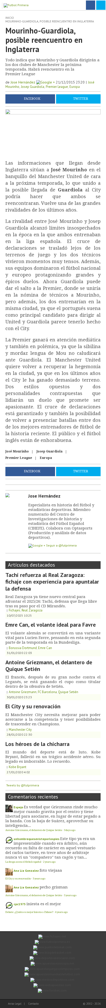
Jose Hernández (23, 82)
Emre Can (45, 648)
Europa (74, 87)
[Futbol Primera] (16, 5)
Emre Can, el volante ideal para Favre (50, 624)
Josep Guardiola (32, 87)
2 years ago (49, 861)
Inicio (9, 18)
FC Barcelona (47, 692)
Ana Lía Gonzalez (26, 870)
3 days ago (69, 830)
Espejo (18, 807)
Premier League (57, 87)
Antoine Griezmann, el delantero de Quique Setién (48, 666)
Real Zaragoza (32, 610)
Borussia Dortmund (23, 648)
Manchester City (20, 729)
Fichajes (14, 610)
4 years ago (61, 912)
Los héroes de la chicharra (37, 743)
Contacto (33, 1003)
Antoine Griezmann (23, 692)
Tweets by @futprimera (22, 785)
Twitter (80, 99)
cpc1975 (20, 904)
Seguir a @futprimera (61, 545)
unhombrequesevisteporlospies (36, 839)
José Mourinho (17, 451)
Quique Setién (68, 692)
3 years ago (39, 878)
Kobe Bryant (17, 767)
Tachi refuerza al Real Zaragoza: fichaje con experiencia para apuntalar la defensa (52, 581)
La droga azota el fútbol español (23, 861)
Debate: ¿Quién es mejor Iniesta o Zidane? (29, 912)
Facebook (32, 99)
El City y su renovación (32, 706)
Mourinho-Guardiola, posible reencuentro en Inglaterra (49, 21)
